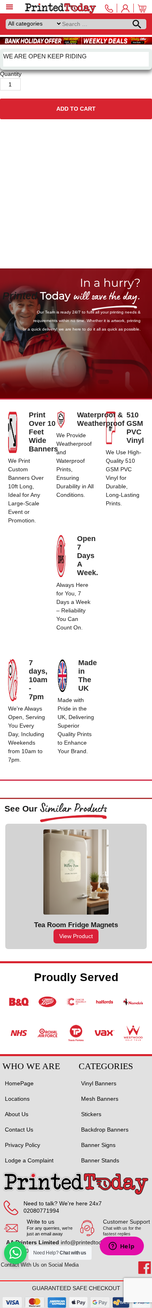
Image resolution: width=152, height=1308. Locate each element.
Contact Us (19, 1129)
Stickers (91, 1114)
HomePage (19, 1083)
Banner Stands (100, 1160)
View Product (76, 936)
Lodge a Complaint (29, 1160)
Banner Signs (98, 1145)
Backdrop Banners (104, 1129)
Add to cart (76, 108)
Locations (17, 1098)
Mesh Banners (99, 1098)
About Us (16, 1114)
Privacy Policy (22, 1145)
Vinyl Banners (98, 1083)
